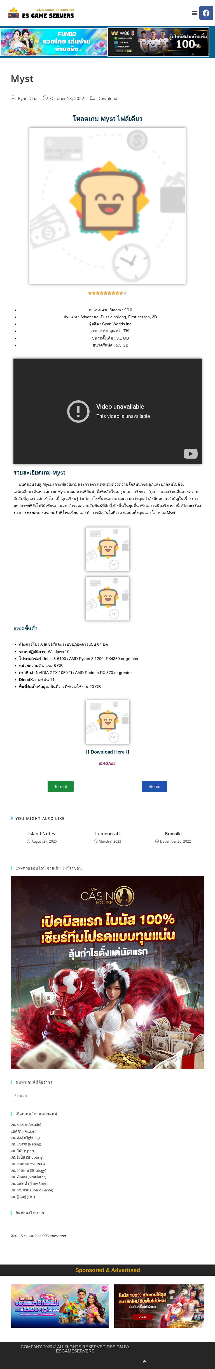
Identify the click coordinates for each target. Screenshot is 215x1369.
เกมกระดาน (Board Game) (32, 1190)
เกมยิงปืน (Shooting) (27, 1157)
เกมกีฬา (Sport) (23, 1150)
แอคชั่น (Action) (23, 1131)
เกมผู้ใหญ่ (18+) (23, 1196)
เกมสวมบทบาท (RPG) (28, 1163)
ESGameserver (54, 1235)
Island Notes (41, 834)
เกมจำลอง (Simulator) (28, 1176)
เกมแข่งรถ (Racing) (26, 1144)
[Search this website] (107, 1095)
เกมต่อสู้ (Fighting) (25, 1137)
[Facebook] (206, 13)
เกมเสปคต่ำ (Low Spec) (29, 1183)
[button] (194, 13)
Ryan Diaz (27, 98)
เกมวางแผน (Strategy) (28, 1170)
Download (107, 98)
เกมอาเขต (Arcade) (26, 1124)
